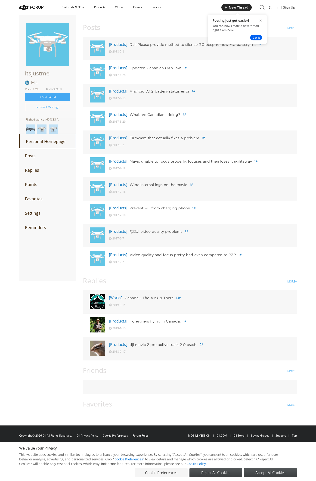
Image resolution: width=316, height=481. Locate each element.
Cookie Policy (196, 464)
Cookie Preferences (115, 436)
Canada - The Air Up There (149, 298)
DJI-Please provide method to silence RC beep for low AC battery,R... (193, 44)
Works (119, 7)
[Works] (115, 297)
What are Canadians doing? (155, 114)
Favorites (34, 199)
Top (294, 436)
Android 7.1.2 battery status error (159, 91)
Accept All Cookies (270, 472)
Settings (32, 213)
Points (31, 184)
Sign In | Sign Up (282, 7)
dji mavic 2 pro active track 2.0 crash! (163, 344)
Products (99, 7)
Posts (30, 155)
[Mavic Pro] (30, 129)
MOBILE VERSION (199, 436)
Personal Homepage (45, 141)
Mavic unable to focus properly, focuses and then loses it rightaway (191, 161)
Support (281, 436)
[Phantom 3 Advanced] (53, 129)
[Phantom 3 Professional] (41, 129)
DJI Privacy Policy (87, 436)
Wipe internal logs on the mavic (158, 185)
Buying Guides (260, 436)
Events (137, 7)
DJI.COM (222, 436)
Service (156, 7)
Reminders (35, 227)
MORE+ (292, 28)
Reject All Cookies (215, 472)
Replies (32, 170)
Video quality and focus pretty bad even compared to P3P (183, 255)
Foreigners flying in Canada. (155, 321)
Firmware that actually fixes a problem (164, 138)
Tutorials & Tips (73, 7)
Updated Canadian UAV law (155, 68)
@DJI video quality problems (156, 231)
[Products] (118, 44)
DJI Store (239, 436)
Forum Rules (141, 436)
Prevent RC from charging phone (160, 208)
